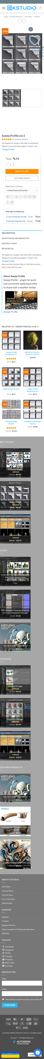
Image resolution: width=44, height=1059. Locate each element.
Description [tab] (8, 233)
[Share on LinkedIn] (34, 197)
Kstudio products (16, 16)
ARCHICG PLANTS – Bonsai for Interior (33, 353)
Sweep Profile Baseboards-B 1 (33, 390)
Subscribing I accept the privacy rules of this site (24, 999)
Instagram (9, 950)
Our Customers (8, 899)
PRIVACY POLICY (23, 1033)
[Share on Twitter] (17, 197)
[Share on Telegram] (12, 202)
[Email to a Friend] (25, 197)
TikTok (8, 953)
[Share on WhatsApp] (8, 197)
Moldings (28, 16)
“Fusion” (30, 146)
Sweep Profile (10, 311)
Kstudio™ (14, 1038)
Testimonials (7, 903)
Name (4, 979)
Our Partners (7, 895)
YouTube (9, 966)
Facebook (9, 947)
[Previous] (4, 83)
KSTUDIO (6, 886)
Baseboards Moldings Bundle (33, 423)
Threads (8, 956)
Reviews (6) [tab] (8, 248)
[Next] (11, 83)
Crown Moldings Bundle (16, 216)
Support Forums (8, 925)
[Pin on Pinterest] (30, 197)
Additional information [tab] (15, 238)
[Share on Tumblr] (8, 202)
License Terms (7, 891)
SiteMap (5, 933)
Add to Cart (22, 171)
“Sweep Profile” (8, 149)
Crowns (37, 16)
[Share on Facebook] (12, 197)
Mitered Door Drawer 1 (11, 390)
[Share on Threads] (21, 197)
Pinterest (9, 959)
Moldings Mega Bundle (16, 221)
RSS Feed (9, 963)
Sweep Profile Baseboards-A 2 (11, 353)
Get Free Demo (22, 178)
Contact (5, 921)
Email (4, 989)
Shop (6, 16)
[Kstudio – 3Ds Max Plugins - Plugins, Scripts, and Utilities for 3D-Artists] (21, 8)
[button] (4, 8)
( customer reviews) (20, 139)
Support (5, 917)
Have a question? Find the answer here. (18, 929)
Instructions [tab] (9, 243)
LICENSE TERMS (8, 1033)
